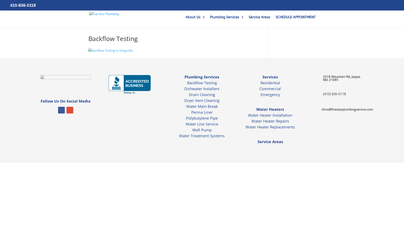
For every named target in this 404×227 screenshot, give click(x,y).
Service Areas (259, 17)
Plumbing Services (224, 17)
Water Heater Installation (270, 115)
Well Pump (202, 129)
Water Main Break (202, 106)
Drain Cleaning (202, 94)
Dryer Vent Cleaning (201, 100)
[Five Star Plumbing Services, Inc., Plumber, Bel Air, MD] (130, 84)
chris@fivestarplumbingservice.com (347, 109)
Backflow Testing (202, 82)
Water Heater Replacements (270, 126)
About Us (193, 17)
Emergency (270, 94)
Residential (270, 82)
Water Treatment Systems (202, 135)
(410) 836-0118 (334, 94)
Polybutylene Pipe (202, 118)
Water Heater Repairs (270, 121)
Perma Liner (202, 112)
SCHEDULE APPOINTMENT (296, 17)
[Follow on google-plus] (69, 110)
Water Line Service (202, 124)
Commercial (270, 88)
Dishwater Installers (201, 88)
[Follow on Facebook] (61, 110)
